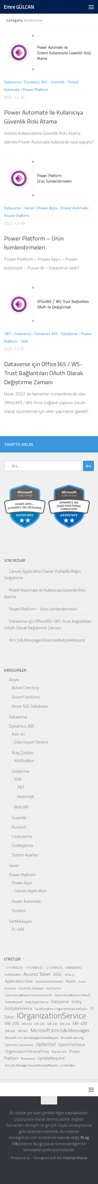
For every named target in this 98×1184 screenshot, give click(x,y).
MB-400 (80, 1023)
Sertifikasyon (20, 921)
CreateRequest (14, 1002)
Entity (76, 1001)
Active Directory (25, 687)
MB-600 (10, 1031)
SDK (24, 341)
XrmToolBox (24, 760)
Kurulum (19, 827)
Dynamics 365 (35, 82)
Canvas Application (30, 891)
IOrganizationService (51, 1015)
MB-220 (39, 1024)
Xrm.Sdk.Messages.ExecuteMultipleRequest (47, 640)
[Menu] (91, 7)
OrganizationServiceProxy (27, 1051)
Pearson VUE (59, 1052)
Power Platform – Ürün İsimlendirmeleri (34, 243)
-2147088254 (54, 967)
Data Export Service (31, 742)
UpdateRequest (51, 1058)
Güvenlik (58, 82)
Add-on (18, 734)
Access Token (37, 974)
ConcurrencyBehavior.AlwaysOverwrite (28, 995)
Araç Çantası (22, 753)
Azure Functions (26, 697)
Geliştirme (69, 333)
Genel (29, 208)
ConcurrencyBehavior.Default (72, 995)
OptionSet (46, 1044)
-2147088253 (34, 967)
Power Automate (74, 208)
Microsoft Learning (72, 1038)
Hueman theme (75, 1158)
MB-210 (27, 1024)
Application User (19, 981)
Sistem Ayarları (25, 855)
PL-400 (18, 929)
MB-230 (52, 1024)
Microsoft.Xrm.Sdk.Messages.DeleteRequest (31, 1038)
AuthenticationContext (49, 981)
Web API (21, 807)
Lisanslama (22, 836)
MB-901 (23, 1031)
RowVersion (28, 1058)
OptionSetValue (71, 1044)
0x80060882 (73, 967)
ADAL (57, 974)
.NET (7, 333)
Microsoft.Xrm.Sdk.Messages (60, 1030)
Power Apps (47, 208)
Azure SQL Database (30, 706)
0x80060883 (13, 975)
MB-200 (12, 1023)
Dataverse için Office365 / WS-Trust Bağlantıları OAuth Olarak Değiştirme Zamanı (43, 373)
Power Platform (35, 89)
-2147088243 (14, 967)
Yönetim (19, 910)
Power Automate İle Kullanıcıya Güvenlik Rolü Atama (43, 117)
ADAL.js (69, 975)
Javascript (25, 796)
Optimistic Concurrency (19, 1045)
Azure (14, 680)
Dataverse (12, 82)
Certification (53, 988)
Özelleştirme (22, 845)
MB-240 (65, 1024)
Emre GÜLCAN (19, 7)
